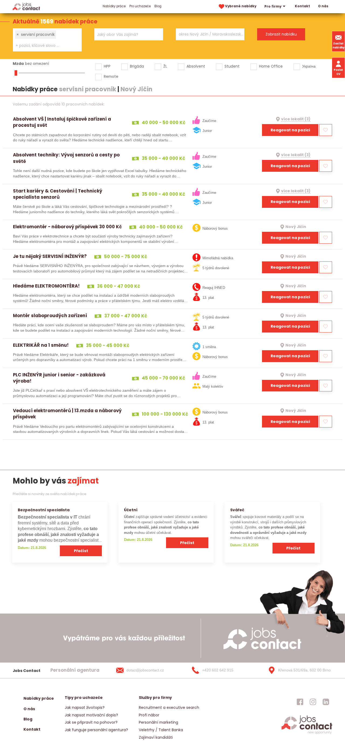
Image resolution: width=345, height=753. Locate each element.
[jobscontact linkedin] (325, 701)
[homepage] (306, 734)
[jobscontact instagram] (312, 701)
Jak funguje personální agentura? (96, 730)
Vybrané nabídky (240, 6)
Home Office (271, 66)
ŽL (165, 66)
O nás (323, 6)
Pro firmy (272, 6)
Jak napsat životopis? (85, 707)
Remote (111, 76)
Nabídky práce (114, 6)
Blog (157, 6)
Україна (309, 66)
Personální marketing (158, 722)
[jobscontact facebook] (300, 701)
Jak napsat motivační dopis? (91, 715)
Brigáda (137, 66)
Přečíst (81, 551)
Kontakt (302, 6)
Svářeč (237, 510)
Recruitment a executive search (169, 707)
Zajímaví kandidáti (156, 737)
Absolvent (196, 66)
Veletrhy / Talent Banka (161, 730)
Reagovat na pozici (290, 130)
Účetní (130, 510)
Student (232, 66)
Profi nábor (149, 715)
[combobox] (47, 39)
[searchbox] (44, 45)
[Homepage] (26, 6)
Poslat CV (338, 72)
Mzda (18, 63)
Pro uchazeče (140, 6)
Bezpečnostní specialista (44, 510)
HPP (107, 66)
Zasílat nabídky (338, 45)
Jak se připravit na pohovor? (91, 722)
